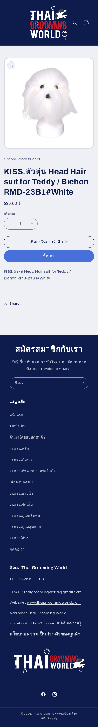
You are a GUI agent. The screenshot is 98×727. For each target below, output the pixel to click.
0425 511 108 (31, 579)
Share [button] (15, 303)
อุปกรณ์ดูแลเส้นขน (25, 516)
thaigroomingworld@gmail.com (53, 592)
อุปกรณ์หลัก (19, 448)
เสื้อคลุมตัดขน (21, 482)
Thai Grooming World (47, 613)
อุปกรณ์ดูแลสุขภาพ (25, 527)
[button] (10, 22)
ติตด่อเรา (17, 549)
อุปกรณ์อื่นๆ (19, 538)
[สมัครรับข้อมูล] (82, 383)
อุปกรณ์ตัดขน (21, 460)
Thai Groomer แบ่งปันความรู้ (56, 623)
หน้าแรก (16, 415)
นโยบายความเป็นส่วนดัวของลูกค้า (45, 634)
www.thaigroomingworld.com (54, 602)
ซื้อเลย (49, 256)
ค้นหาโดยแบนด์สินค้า (27, 437)
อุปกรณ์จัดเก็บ (21, 504)
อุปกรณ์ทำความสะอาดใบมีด (33, 471)
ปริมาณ (9, 214)
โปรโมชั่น (17, 426)
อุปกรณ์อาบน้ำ (21, 493)
